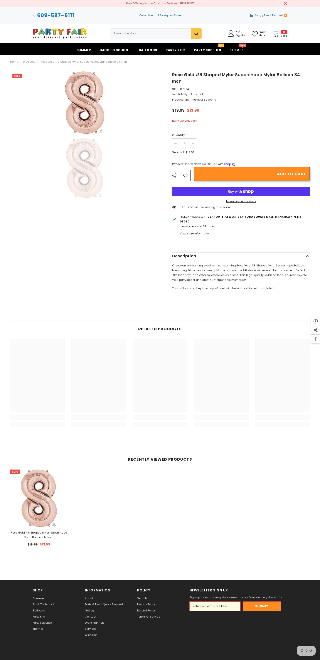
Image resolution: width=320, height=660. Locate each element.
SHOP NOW (187, 3)
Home (14, 62)
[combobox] (150, 33)
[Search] (156, 33)
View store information (195, 233)
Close (285, 3)
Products (29, 62)
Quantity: (178, 135)
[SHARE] (176, 175)
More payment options (241, 201)
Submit (261, 606)
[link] (185, 175)
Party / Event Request (269, 15)
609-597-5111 (55, 15)
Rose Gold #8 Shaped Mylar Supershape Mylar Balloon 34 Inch (39, 535)
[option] (84, 102)
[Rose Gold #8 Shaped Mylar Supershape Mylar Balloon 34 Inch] (38, 498)
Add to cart (291, 174)
